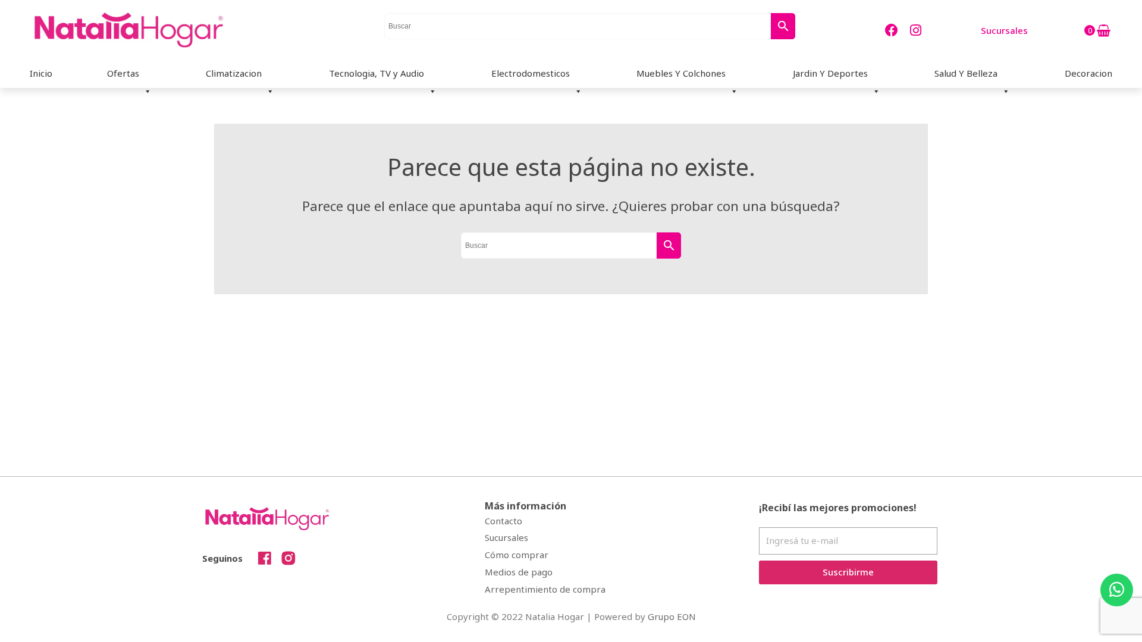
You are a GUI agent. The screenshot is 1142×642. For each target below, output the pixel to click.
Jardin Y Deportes (830, 73)
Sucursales (506, 537)
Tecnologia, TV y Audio (376, 73)
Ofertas (123, 73)
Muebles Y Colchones (681, 73)
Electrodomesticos (530, 73)
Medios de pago (519, 572)
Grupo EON (672, 616)
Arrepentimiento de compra (545, 589)
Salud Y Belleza (965, 73)
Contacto (503, 521)
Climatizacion (234, 73)
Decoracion (1088, 73)
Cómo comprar (516, 555)
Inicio (41, 73)
